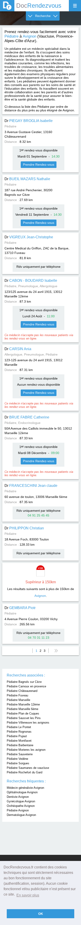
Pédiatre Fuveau (17, 695)
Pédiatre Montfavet (19, 740)
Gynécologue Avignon (21, 801)
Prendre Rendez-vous (38, 164)
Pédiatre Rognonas (19, 731)
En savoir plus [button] (27, 895)
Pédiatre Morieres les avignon (26, 749)
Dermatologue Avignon (21, 815)
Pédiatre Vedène (17, 758)
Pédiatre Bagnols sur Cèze (24, 682)
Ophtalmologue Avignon (22, 792)
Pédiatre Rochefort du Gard (24, 772)
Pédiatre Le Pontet (19, 727)
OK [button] (40, 913)
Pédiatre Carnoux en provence (26, 686)
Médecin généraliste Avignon (25, 787)
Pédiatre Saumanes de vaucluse (28, 768)
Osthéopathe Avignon (21, 806)
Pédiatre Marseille (18, 700)
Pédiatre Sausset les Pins (24, 718)
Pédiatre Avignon (18, 810)
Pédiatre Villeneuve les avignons (28, 722)
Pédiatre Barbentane (20, 745)
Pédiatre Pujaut (17, 736)
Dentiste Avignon (18, 796)
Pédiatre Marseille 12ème (23, 704)
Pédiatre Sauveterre (20, 754)
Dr (28, 121)
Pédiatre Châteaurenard (22, 691)
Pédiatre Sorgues (18, 763)
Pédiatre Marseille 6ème (22, 709)
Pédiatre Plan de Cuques (23, 713)
